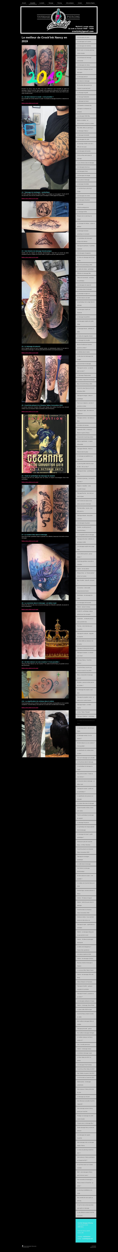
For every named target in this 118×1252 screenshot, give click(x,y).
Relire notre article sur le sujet (30, 103)
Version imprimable (27, 1246)
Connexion (94, 1245)
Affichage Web (93, 1247)
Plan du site (34, 1246)
